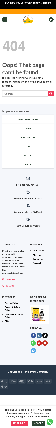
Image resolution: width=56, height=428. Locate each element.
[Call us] (33, 343)
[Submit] (51, 93)
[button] (4, 19)
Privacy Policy (11, 303)
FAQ (7, 321)
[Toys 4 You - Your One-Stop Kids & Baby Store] (28, 19)
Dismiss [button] (28, 6)
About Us (37, 254)
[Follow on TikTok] (45, 335)
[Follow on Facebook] (33, 335)
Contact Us (38, 259)
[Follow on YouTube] (45, 343)
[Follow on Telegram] (33, 350)
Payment (37, 263)
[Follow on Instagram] (39, 335)
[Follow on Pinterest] (39, 343)
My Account (38, 250)
